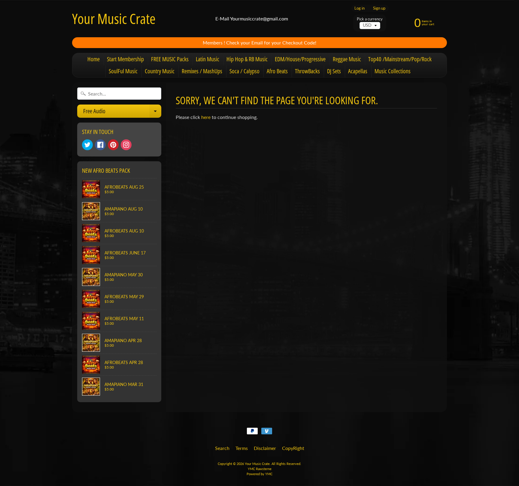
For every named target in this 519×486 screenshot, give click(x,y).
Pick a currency (370, 19)
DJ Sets (334, 71)
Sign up (379, 8)
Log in (359, 8)
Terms (241, 448)
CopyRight (293, 448)
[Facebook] (100, 144)
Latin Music (207, 59)
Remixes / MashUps (202, 71)
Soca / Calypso (244, 71)
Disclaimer (265, 448)
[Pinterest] (113, 144)
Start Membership (125, 59)
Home (93, 59)
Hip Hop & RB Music (247, 59)
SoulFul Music (123, 71)
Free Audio (122, 112)
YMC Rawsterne (260, 469)
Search (222, 448)
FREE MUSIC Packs (170, 59)
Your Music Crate (114, 18)
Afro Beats (277, 71)
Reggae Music (347, 59)
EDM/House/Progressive (300, 59)
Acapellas (357, 71)
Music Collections (393, 71)
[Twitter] (87, 144)
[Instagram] (126, 144)
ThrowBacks (307, 71)
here (206, 117)
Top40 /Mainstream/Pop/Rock (400, 59)
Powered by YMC (259, 474)
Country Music (160, 71)
